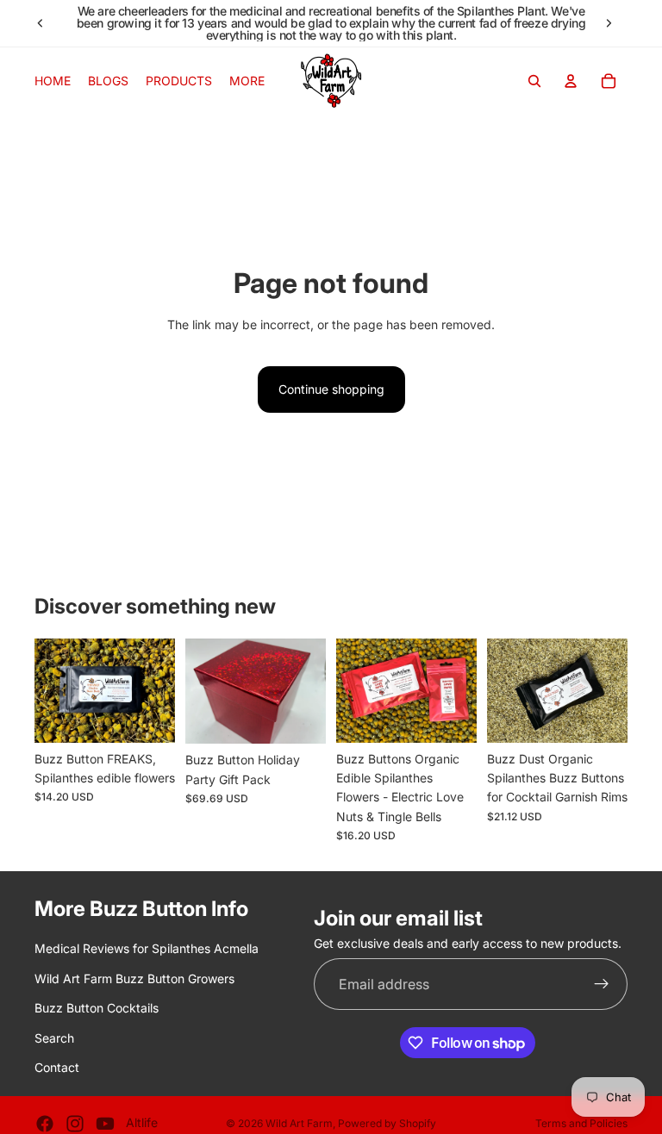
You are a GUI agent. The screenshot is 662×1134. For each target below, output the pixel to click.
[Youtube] (105, 1123)
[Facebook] (44, 1123)
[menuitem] (247, 81)
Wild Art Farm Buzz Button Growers (134, 978)
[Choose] (299, 717)
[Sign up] (602, 985)
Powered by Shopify (387, 1123)
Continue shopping (331, 389)
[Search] (534, 81)
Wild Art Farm (299, 1123)
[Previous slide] (40, 23)
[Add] (148, 716)
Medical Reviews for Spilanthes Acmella (146, 949)
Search (54, 1038)
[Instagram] (75, 1123)
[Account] (571, 81)
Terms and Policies (581, 1123)
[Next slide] (609, 23)
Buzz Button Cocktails (96, 1007)
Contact (56, 1067)
